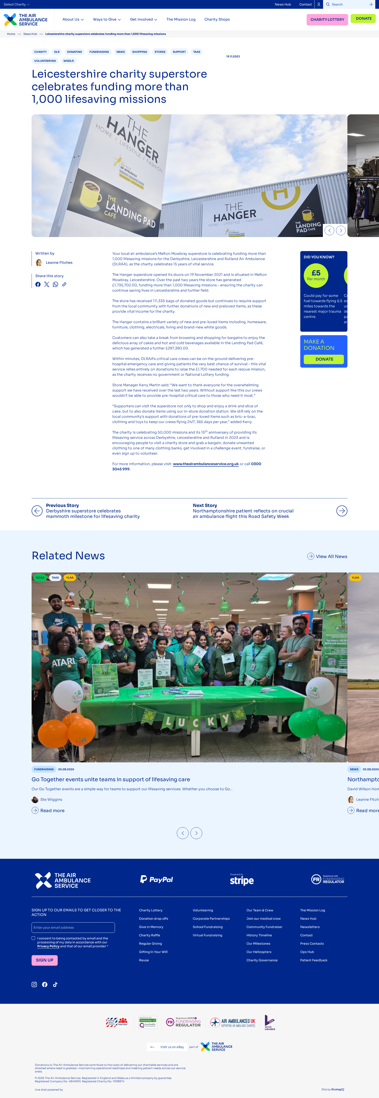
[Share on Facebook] (38, 285)
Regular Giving (150, 944)
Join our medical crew (264, 919)
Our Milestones (258, 944)
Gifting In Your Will (153, 952)
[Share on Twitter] (46, 285)
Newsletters (310, 927)
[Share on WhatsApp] (55, 285)
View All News (331, 556)
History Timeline (259, 935)
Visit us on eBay (172, 1047)
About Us (71, 19)
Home (11, 33)
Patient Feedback (313, 960)
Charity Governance (262, 960)
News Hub (283, 4)
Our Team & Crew (260, 910)
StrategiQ (337, 1089)
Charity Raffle (149, 935)
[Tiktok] (55, 984)
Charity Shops (217, 19)
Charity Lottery (327, 19)
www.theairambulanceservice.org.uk (206, 464)
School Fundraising (208, 927)
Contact (305, 4)
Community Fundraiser (264, 927)
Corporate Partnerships (211, 919)
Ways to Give (104, 19)
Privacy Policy (48, 946)
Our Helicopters (259, 952)
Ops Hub (307, 952)
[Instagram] (34, 984)
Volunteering (203, 910)
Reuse (144, 960)
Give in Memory (151, 927)
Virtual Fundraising (207, 935)
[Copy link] (64, 285)
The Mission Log (181, 19)
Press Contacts (312, 944)
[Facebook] (44, 984)
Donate (364, 18)
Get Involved (141, 19)
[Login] (318, 4)
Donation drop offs (153, 919)
